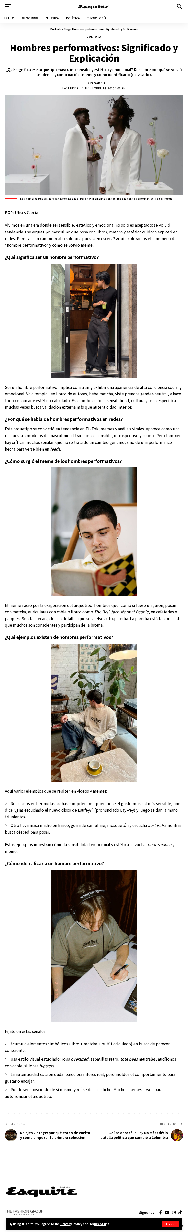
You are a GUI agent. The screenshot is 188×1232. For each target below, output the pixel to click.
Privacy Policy (71, 1223)
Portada (55, 29)
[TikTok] (180, 1212)
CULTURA (94, 36)
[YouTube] (167, 1212)
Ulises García (94, 83)
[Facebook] (160, 1212)
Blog (67, 29)
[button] (170, 1224)
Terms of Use (99, 1223)
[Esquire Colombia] (94, 6)
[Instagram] (174, 1212)
